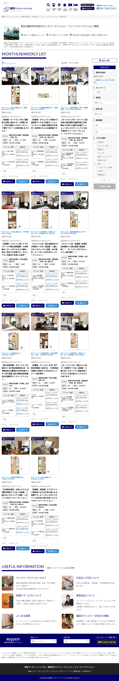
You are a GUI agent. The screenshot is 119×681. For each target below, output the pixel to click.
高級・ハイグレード (105, 156)
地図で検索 (106, 60)
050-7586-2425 (107, 8)
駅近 (99, 164)
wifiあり (101, 171)
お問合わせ (9, 181)
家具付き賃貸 (75, 9)
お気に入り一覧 (88, 5)
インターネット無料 (105, 167)
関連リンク (32, 671)
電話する (24, 181)
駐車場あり (102, 174)
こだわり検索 (65, 9)
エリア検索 (48, 9)
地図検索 (59, 9)
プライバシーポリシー (58, 671)
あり (99, 92)
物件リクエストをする (107, 642)
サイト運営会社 (75, 671)
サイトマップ (43, 671)
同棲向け (101, 149)
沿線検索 (54, 9)
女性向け (101, 142)
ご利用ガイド (70, 9)
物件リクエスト (87, 8)
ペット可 (101, 153)
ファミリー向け (103, 146)
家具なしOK (102, 160)
